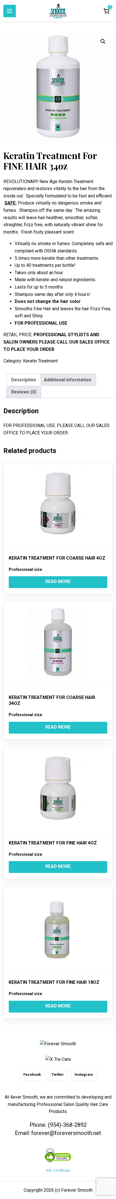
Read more (58, 581)
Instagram (84, 1074)
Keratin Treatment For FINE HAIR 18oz (54, 982)
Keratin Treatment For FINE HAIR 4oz (53, 843)
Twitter (58, 1074)
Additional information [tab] (67, 379)
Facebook (32, 1074)
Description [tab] (23, 379)
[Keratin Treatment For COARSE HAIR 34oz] (58, 644)
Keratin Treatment (40, 361)
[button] (103, 41)
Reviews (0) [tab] (23, 392)
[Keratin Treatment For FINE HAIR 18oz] (58, 929)
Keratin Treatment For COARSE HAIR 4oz (57, 558)
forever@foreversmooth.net (66, 1133)
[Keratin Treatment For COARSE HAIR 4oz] (58, 505)
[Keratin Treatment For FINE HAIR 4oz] (58, 790)
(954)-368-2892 (67, 1124)
